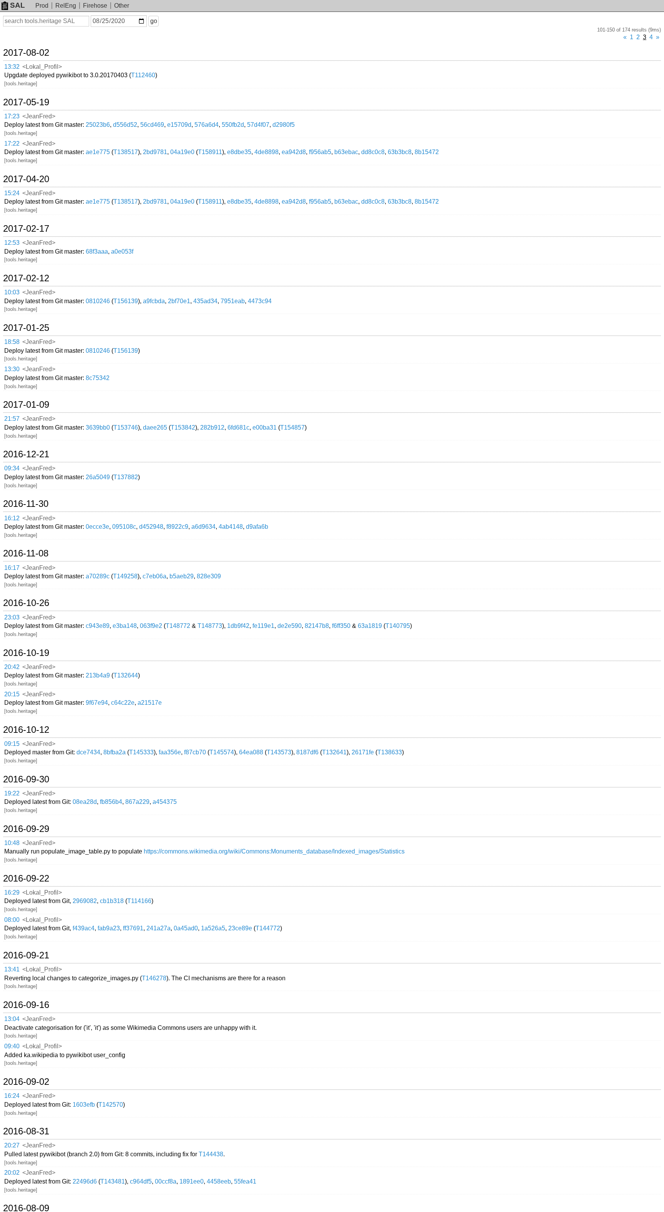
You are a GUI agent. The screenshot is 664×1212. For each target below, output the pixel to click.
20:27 (12, 1145)
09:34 (12, 468)
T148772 (178, 626)
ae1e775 (98, 152)
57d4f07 (258, 124)
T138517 (125, 152)
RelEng (65, 5)
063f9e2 (151, 626)
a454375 (165, 802)
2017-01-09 (26, 405)
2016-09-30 (26, 779)
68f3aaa (97, 251)
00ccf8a (165, 1181)
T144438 (211, 1154)
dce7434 (88, 752)
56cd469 (152, 124)
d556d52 (125, 124)
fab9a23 (109, 928)
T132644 (125, 675)
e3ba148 (125, 626)
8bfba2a (114, 752)
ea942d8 (294, 152)
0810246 (98, 301)
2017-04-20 (26, 179)
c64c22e (122, 702)
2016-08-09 (26, 1208)
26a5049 (98, 477)
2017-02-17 (26, 229)
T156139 (125, 301)
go (153, 21)
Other (121, 5)
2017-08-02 (26, 53)
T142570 (110, 1104)
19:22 (12, 793)
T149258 (125, 576)
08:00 (12, 919)
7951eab (233, 301)
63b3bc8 (400, 152)
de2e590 (289, 626)
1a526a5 (213, 928)
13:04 (12, 1019)
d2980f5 (283, 124)
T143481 (112, 1181)
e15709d (179, 124)
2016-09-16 (26, 1005)
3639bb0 (98, 427)
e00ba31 (264, 427)
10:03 (12, 292)
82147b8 (317, 626)
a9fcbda (154, 301)
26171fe (363, 752)
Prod (41, 5)
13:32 (12, 66)
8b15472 (427, 152)
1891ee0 (191, 1181)
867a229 (137, 802)
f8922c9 (177, 526)
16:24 (12, 1095)
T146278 (154, 978)
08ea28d (85, 802)
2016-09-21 (26, 955)
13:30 (12, 369)
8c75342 (98, 378)
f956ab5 (320, 152)
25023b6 (98, 124)
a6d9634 (203, 526)
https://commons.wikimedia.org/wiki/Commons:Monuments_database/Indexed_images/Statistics (274, 851)
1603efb (84, 1104)
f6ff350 (341, 626)
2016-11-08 (25, 553)
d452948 (151, 526)
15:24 (12, 193)
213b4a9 (98, 675)
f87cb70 (195, 752)
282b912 (212, 427)
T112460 (143, 75)
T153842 (183, 427)
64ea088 (251, 752)
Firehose (95, 5)
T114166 (139, 901)
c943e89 (98, 626)
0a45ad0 (186, 928)
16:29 (12, 892)
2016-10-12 (26, 730)
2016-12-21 (26, 454)
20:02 (12, 1172)
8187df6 (307, 752)
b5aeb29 (181, 576)
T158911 (210, 152)
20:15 (12, 694)
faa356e (170, 752)
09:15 (12, 743)
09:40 (12, 1046)
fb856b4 (111, 802)
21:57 (12, 418)
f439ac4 (84, 928)
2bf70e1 (179, 301)
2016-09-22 (26, 878)
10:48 (12, 843)
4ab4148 (231, 526)
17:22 (12, 143)
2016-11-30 (25, 504)
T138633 (389, 752)
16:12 (12, 518)
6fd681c (238, 427)
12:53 (12, 242)
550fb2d (233, 124)
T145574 (221, 752)
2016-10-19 (26, 653)
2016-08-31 (26, 1131)
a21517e (150, 702)
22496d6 (85, 1181)
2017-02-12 (26, 278)
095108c (124, 526)
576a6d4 (206, 124)
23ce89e (240, 928)
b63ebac (346, 152)
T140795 (397, 626)
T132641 (334, 752)
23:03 (12, 617)
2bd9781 (155, 152)
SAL (17, 5)
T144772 (268, 928)
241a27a (158, 928)
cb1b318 (112, 901)
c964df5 (141, 1181)
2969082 (85, 901)
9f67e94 (97, 702)
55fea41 (245, 1181)
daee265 (155, 427)
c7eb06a (154, 576)
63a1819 (370, 626)
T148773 (210, 626)
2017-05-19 (26, 102)
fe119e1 (263, 626)
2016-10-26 (26, 603)
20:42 (12, 667)
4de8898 (266, 152)
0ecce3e (97, 526)
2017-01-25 (26, 328)
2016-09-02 (26, 1082)
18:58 (12, 342)
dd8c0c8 (373, 152)
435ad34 (205, 301)
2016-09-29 (26, 829)
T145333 (141, 752)
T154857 (292, 427)
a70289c (98, 576)
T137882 (125, 477)
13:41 (12, 969)
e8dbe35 (239, 152)
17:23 (12, 116)
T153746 (125, 427)
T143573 (279, 752)
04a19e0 (182, 152)
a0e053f (122, 251)
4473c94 (260, 301)
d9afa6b (257, 526)
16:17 (12, 567)
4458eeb (219, 1181)
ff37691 (133, 928)
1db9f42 (238, 626)
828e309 (209, 576)
